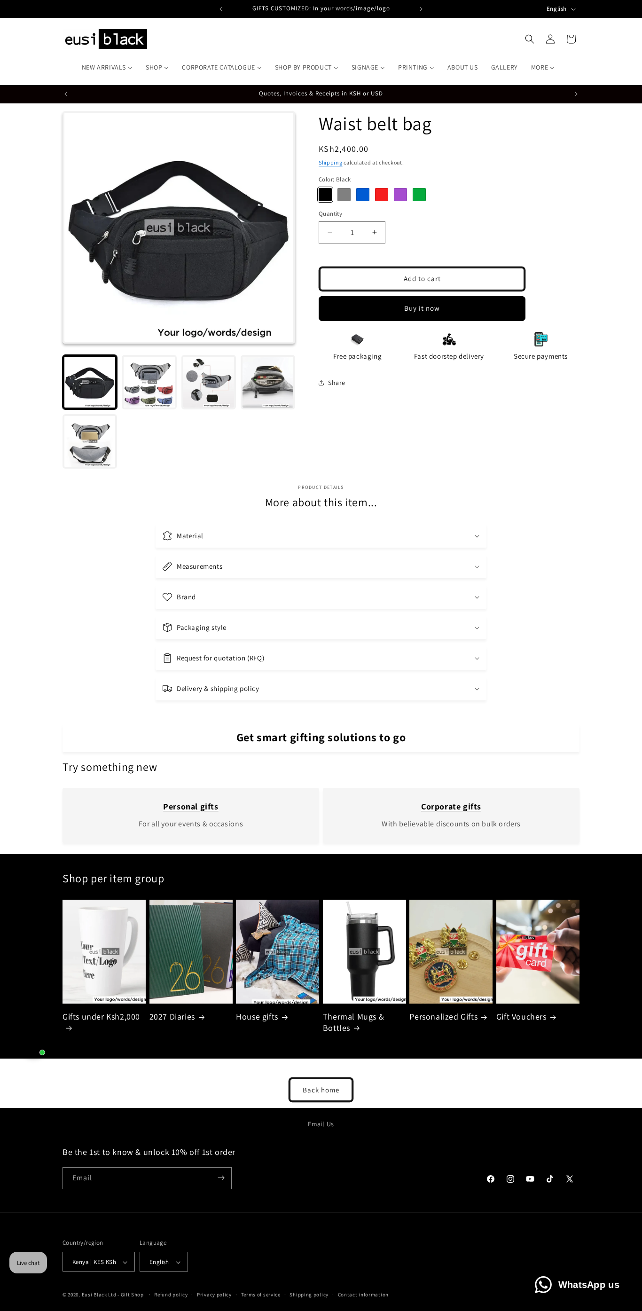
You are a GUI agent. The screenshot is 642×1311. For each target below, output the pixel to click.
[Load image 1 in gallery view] (90, 382)
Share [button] (336, 382)
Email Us (321, 1124)
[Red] (381, 194)
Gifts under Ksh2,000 (101, 1017)
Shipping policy (309, 1294)
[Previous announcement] (221, 9)
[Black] (325, 194)
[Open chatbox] (33, 1042)
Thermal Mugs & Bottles (353, 1022)
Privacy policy (214, 1294)
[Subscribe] (221, 1178)
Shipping (331, 162)
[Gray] (344, 194)
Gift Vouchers (521, 1017)
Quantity (330, 214)
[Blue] (362, 194)
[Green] (419, 194)
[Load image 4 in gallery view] (268, 382)
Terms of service (261, 1294)
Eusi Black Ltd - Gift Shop (113, 1295)
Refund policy (171, 1294)
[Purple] (400, 194)
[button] (529, 39)
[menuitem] (107, 67)
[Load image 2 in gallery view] (149, 382)
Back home (321, 1089)
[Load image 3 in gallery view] (208, 382)
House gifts (257, 1017)
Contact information (363, 1294)
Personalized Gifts (443, 1017)
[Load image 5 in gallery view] (90, 441)
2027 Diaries (172, 1017)
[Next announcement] (421, 9)
